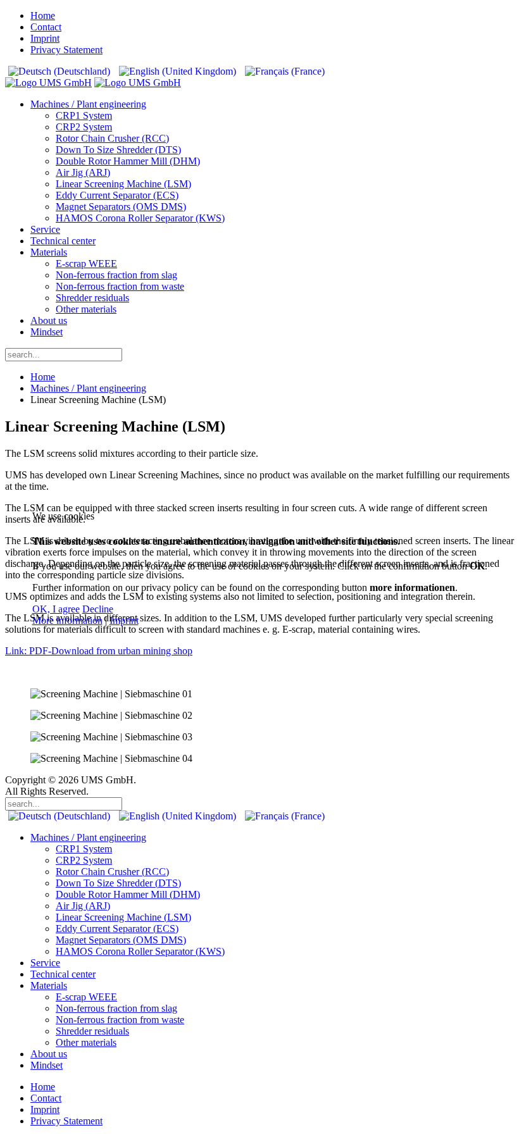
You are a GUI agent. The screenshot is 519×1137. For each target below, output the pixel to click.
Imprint (124, 620)
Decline (97, 609)
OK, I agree (56, 609)
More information (67, 620)
